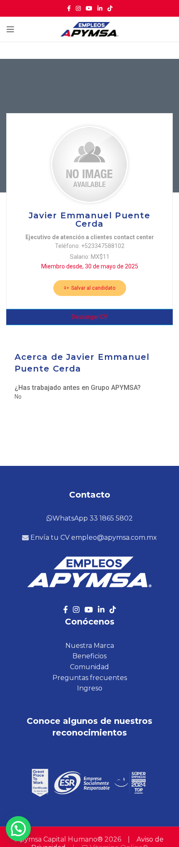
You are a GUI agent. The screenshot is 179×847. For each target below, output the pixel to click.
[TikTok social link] (110, 8)
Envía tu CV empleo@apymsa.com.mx (93, 537)
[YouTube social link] (89, 8)
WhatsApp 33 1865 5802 (92, 518)
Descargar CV (89, 317)
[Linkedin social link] (100, 8)
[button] (18, 828)
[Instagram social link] (78, 8)
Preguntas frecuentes (89, 678)
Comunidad (89, 667)
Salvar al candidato (92, 288)
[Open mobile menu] (10, 29)
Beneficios (89, 656)
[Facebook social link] (69, 8)
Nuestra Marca (89, 646)
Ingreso (89, 688)
